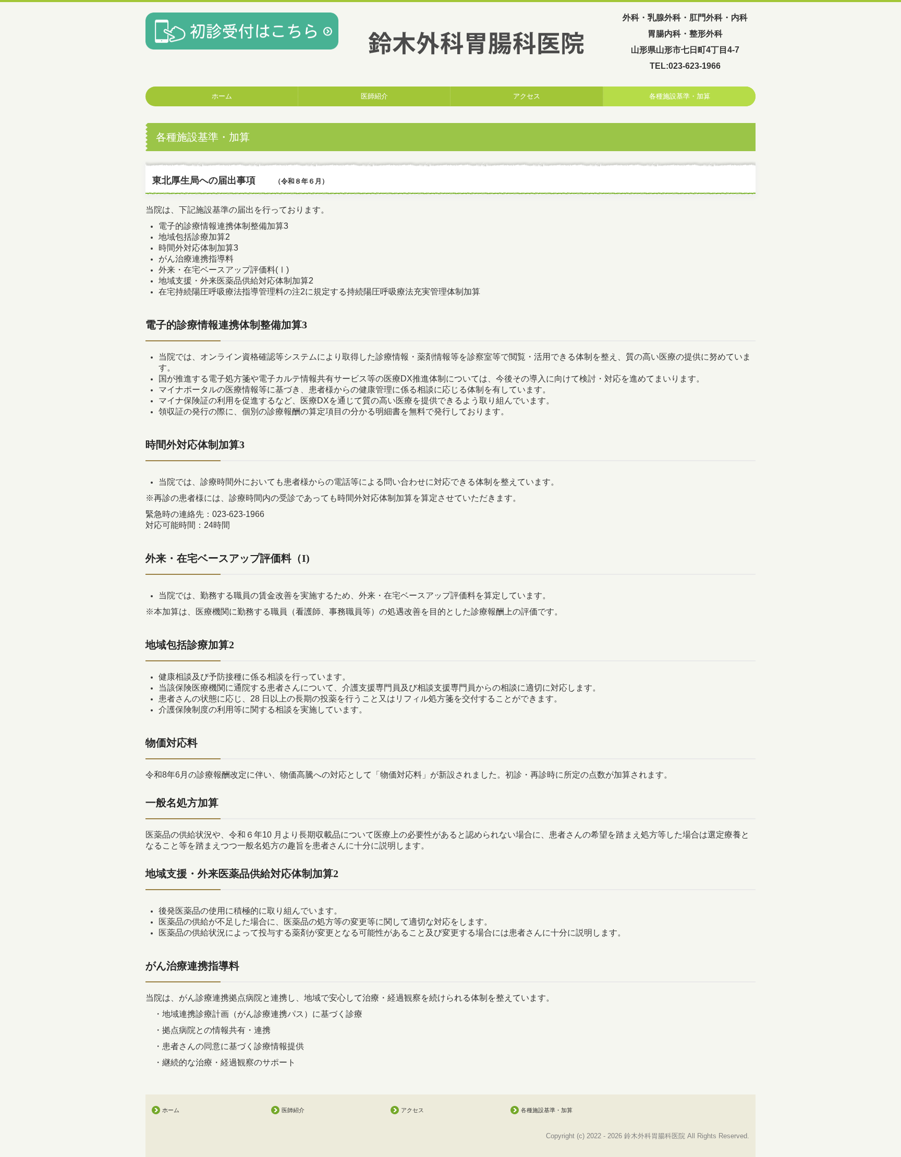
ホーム (222, 96)
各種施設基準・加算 (679, 96)
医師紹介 (374, 96)
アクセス (526, 96)
